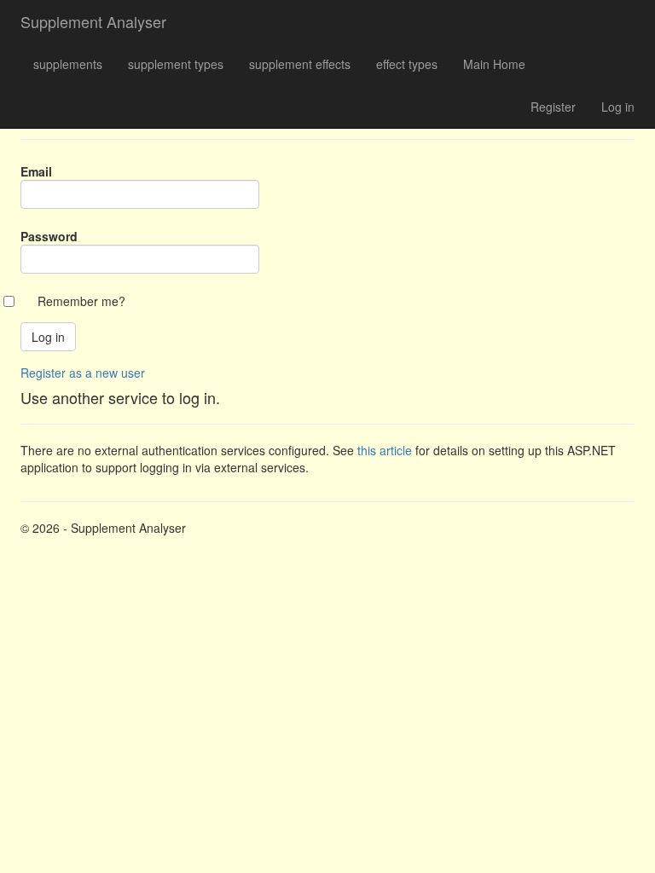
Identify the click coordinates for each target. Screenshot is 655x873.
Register (553, 106)
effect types (407, 63)
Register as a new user (82, 372)
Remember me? (81, 300)
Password (49, 236)
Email (36, 171)
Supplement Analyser (93, 21)
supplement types (175, 63)
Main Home (494, 63)
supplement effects (300, 63)
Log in (618, 106)
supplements (67, 63)
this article (384, 450)
